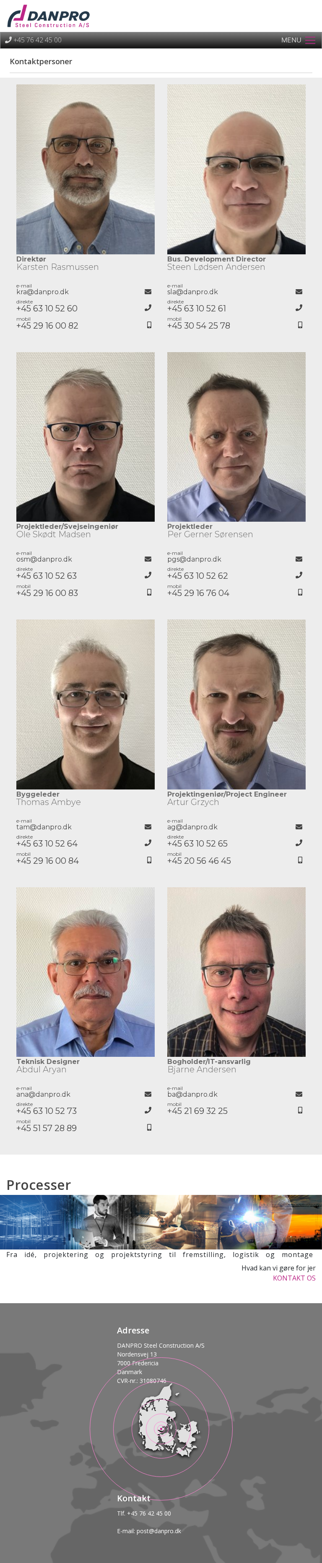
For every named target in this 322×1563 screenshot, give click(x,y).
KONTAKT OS (294, 1278)
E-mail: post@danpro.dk (149, 1531)
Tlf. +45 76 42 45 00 (144, 1513)
